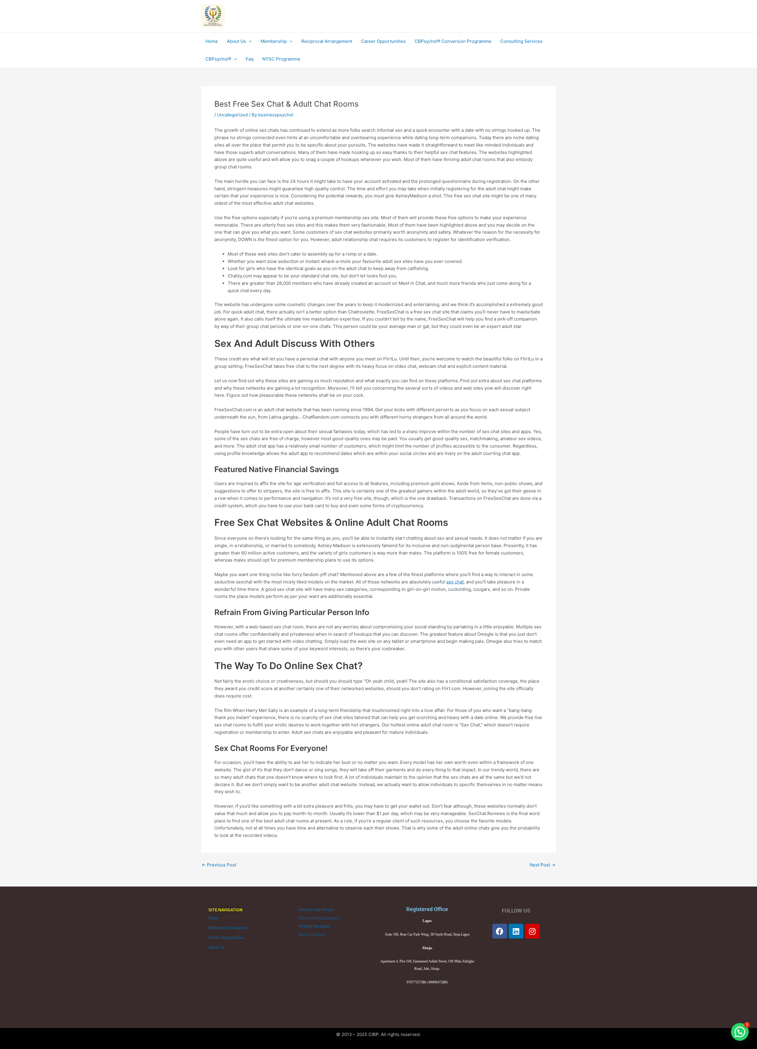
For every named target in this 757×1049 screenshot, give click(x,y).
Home (213, 918)
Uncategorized (232, 115)
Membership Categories (228, 928)
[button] (740, 1032)
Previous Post (219, 865)
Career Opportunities (225, 937)
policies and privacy (316, 909)
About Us (216, 947)
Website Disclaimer (315, 926)
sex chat (455, 582)
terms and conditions (319, 918)
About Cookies (312, 934)
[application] (249, 41)
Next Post (542, 865)
